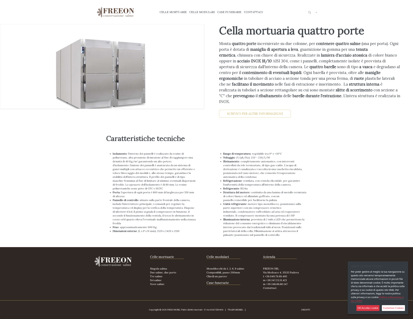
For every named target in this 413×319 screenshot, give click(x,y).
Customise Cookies (393, 308)
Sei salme (155, 280)
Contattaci (269, 288)
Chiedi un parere (216, 276)
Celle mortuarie (162, 257)
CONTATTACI (253, 12)
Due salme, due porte (163, 272)
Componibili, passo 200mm (223, 272)
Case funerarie (217, 283)
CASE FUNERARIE (229, 12)
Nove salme (157, 284)
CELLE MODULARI (202, 12)
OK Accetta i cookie (368, 308)
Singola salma (158, 268)
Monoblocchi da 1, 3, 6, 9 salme (225, 268)
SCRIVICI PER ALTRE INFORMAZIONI (255, 114)
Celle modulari (217, 257)
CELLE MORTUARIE (173, 12)
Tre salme (156, 276)
